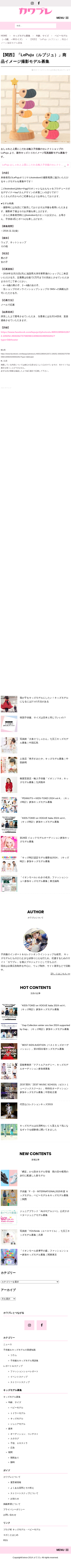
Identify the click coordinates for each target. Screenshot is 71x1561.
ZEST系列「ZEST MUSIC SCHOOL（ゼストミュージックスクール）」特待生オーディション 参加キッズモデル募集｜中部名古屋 (45, 1088)
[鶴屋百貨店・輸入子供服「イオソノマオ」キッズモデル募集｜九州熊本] (9, 785)
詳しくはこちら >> (60, 973)
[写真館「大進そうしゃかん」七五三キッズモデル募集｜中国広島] (9, 745)
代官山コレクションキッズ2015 (36, 1104)
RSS (5, 1540)
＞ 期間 (8, 1452)
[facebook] (39, 3)
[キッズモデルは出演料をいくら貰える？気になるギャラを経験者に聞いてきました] (9, 1132)
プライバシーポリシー (14, 1509)
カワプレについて (11, 1477)
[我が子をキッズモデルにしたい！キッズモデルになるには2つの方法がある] (9, 704)
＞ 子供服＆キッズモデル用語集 (20, 1360)
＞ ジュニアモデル (14, 1424)
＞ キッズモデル (13, 1418)
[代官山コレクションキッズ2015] (9, 1110)
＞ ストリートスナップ (16, 1382)
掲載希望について (11, 1504)
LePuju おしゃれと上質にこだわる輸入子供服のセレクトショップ (36, 164)
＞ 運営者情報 (12, 1482)
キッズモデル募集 (21, 35)
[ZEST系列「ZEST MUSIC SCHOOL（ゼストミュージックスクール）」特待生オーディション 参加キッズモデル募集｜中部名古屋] (9, 1091)
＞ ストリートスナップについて (20, 1493)
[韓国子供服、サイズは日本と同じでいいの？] (9, 724)
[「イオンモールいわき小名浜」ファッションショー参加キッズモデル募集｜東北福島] (9, 884)
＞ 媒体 (8, 1428)
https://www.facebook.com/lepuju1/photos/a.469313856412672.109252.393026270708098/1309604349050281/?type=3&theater (35, 336)
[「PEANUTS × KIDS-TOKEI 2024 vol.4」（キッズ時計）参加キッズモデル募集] (9, 804)
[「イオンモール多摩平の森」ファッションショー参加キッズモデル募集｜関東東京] (9, 1257)
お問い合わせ (9, 1515)
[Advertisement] (35, 541)
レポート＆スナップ (13, 1366)
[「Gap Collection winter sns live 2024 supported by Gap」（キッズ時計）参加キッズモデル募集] (9, 1031)
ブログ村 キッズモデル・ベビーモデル (21, 1529)
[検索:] (35, 25)
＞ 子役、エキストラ (15, 1443)
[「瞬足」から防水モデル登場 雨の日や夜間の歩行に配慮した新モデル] (9, 1178)
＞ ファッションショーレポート (20, 1371)
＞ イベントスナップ (15, 1377)
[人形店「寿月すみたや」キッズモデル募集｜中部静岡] (9, 765)
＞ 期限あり (11, 1457)
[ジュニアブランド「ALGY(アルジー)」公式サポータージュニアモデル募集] (9, 1217)
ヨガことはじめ (10, 1535)
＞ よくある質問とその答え (18, 1488)
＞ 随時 (9, 1462)
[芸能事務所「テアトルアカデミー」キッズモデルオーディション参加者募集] (9, 1071)
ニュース (7, 1344)
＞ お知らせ (11, 1498)
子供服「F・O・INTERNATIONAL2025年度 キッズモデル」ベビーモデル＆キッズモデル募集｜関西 (44, 1195)
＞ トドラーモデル (14, 1413)
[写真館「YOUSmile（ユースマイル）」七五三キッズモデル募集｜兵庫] (9, 1237)
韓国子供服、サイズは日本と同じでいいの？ (43, 717)
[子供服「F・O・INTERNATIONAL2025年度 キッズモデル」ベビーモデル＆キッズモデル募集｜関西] (9, 1198)
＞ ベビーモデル (13, 1407)
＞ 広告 (9, 1447)
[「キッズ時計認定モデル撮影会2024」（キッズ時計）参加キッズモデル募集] (9, 864)
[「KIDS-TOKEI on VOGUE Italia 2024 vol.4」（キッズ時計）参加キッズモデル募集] (9, 824)
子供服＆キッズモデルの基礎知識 (19, 1350)
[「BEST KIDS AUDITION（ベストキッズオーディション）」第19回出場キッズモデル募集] (9, 1051)
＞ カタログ (11, 1438)
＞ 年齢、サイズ (12, 1402)
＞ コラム (10, 1355)
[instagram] (32, 3)
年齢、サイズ (42, 35)
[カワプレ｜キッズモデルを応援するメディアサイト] (35, 10)
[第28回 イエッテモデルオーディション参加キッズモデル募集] (9, 844)
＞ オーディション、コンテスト (20, 1434)
